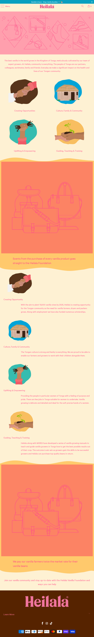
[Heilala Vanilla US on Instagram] (47, 623)
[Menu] (1, 6)
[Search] (82, 6)
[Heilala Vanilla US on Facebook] (42, 623)
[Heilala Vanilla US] (47, 6)
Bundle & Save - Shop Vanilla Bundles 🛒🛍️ (47, 2)
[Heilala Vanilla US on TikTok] (51, 623)
